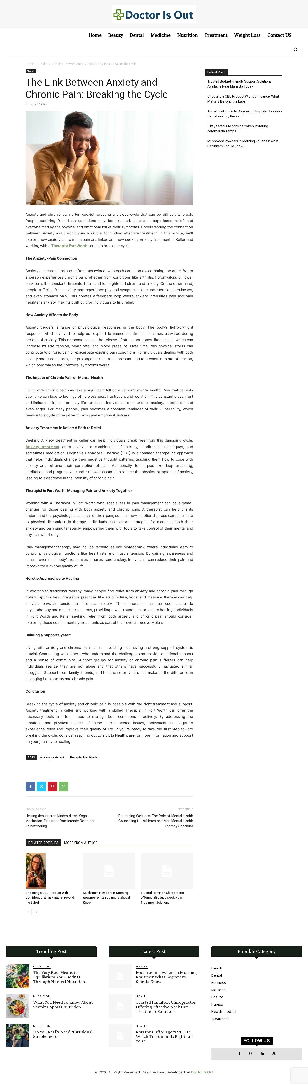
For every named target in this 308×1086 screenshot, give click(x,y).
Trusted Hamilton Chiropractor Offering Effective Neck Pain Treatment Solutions (162, 897)
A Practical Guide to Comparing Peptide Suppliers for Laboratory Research (244, 113)
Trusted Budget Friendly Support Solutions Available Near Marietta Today (239, 83)
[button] (295, 49)
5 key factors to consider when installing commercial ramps (237, 128)
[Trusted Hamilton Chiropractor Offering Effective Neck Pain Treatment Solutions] (167, 871)
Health (42, 64)
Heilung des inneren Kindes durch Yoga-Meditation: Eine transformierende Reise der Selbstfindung (60, 821)
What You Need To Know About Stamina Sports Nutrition (63, 1004)
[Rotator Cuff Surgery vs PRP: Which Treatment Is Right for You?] (120, 1035)
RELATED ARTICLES (43, 843)
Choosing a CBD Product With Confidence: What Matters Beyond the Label (50, 897)
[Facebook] (30, 786)
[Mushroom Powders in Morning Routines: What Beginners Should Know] (109, 871)
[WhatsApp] (63, 786)
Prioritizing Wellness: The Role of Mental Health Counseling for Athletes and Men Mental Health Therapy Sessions (155, 821)
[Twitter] (41, 786)
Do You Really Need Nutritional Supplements (63, 1034)
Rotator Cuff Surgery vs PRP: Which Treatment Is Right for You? (164, 1036)
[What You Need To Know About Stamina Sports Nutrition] (17, 1006)
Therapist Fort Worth (83, 757)
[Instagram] (251, 1053)
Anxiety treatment (52, 757)
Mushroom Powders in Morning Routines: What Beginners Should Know (106, 897)
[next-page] (36, 912)
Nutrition (42, 966)
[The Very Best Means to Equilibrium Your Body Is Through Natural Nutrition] (17, 976)
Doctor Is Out (202, 1072)
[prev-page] (29, 912)
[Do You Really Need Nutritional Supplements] (17, 1035)
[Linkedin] (262, 1053)
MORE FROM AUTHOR (81, 843)
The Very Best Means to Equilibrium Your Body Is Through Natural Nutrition (59, 977)
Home (30, 64)
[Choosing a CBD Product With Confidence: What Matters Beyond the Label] (52, 871)
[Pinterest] (52, 786)
